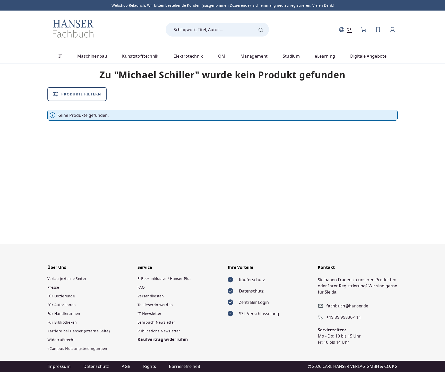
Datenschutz (96, 366)
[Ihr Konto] (392, 29)
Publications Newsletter (159, 331)
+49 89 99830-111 (343, 317)
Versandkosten (151, 296)
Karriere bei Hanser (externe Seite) (78, 331)
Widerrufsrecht (61, 339)
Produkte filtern (80, 94)
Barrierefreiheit (184, 366)
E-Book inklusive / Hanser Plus (164, 278)
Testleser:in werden (155, 304)
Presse (53, 287)
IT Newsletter (150, 313)
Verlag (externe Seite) (66, 278)
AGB (126, 366)
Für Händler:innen (63, 313)
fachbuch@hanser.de (347, 306)
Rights (149, 366)
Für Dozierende (61, 296)
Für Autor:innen (61, 304)
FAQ (141, 287)
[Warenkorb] (363, 29)
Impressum (59, 366)
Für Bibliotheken (62, 322)
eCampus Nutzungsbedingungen (77, 348)
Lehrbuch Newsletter (156, 322)
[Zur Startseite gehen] (73, 29)
